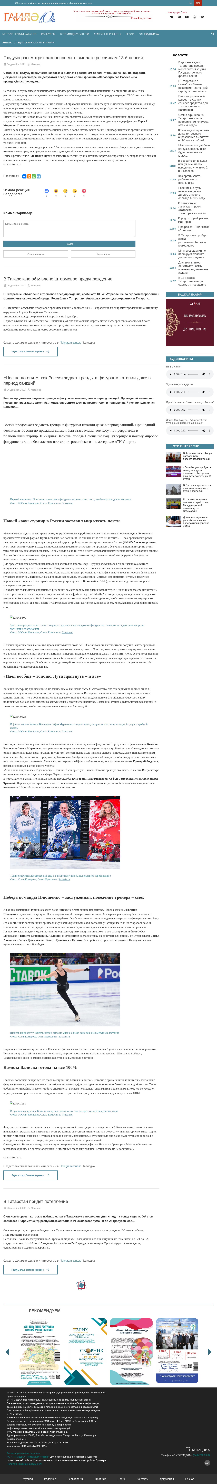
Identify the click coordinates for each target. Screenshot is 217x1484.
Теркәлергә (103, 254)
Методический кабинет (19, 34)
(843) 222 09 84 (201, 1455)
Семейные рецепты (107, 34)
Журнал (28, 1479)
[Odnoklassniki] (194, 17)
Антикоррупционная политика (23, 1453)
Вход (184, 12)
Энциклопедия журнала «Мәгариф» (28, 42)
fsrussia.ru (67, 503)
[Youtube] (187, 17)
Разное (189, 1479)
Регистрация (174, 12)
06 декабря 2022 (16, 64)
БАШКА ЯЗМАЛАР (190, 294)
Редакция (50, 1479)
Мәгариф (36, 64)
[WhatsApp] (34, 176)
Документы (167, 1479)
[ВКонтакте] (24, 176)
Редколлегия (75, 1479)
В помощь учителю (74, 34)
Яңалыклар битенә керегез (28, 351)
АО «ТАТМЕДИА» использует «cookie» (28, 1456)
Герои (130, 34)
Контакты (143, 1479)
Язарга (69, 243)
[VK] (171, 17)
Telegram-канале (71, 342)
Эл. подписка (149, 34)
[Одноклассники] (29, 176)
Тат (191, 3)
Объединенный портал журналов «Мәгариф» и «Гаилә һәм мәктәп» (53, 3)
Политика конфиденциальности (24, 1463)
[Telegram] (202, 17)
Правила (100, 1479)
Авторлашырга (35, 254)
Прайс (121, 1479)
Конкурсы (48, 34)
